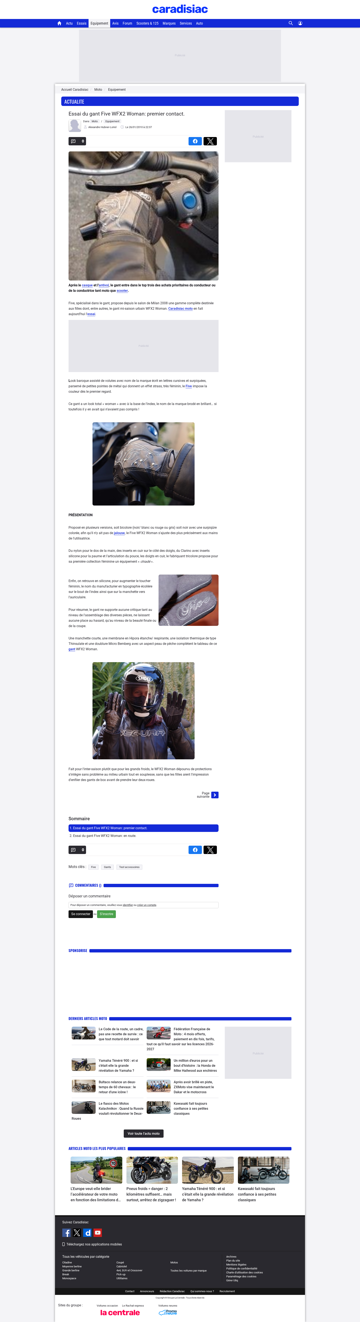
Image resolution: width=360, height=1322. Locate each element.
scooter (122, 291)
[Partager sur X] (211, 139)
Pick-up (120, 1274)
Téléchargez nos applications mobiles (94, 1244)
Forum (127, 23)
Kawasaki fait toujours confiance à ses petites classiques (191, 1109)
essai (91, 314)
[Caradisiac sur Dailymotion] (87, 1233)
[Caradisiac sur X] (77, 1233)
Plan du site (233, 1260)
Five (189, 386)
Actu (69, 23)
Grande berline (70, 1270)
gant (72, 649)
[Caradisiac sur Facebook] (67, 1233)
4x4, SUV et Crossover (129, 1270)
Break (65, 1274)
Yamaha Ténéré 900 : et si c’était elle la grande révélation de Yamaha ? (118, 1066)
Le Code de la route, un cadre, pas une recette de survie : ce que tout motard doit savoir (121, 1034)
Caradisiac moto (180, 309)
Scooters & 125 (147, 23)
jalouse (119, 533)
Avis (115, 23)
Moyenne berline (72, 1266)
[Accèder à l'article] (84, 1033)
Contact (129, 1291)
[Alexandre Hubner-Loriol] (75, 131)
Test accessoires (129, 867)
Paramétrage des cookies (241, 1276)
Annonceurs (147, 1291)
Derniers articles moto (88, 1018)
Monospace (69, 1278)
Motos (174, 1262)
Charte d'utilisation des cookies (244, 1272)
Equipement (99, 23)
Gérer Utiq (232, 1280)
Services (186, 23)
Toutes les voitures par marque (188, 1270)
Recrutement (227, 1291)
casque (87, 285)
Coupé (120, 1262)
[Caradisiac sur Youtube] (98, 1233)
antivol (104, 285)
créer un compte (146, 905)
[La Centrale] (120, 1316)
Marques (169, 23)
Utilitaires (122, 1278)
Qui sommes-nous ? (202, 1291)
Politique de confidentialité (241, 1268)
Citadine (67, 1262)
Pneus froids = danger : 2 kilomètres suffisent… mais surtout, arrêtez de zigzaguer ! (151, 1194)
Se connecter (80, 914)
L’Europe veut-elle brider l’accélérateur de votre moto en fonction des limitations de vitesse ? (95, 1194)
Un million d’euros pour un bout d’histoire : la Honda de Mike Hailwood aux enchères (195, 1066)
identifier (128, 905)
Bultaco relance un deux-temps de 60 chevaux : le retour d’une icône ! (117, 1087)
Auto (199, 23)
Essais (81, 23)
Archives (231, 1256)
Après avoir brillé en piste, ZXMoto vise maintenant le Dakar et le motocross (194, 1087)
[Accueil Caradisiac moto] (59, 23)
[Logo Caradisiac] (180, 16)
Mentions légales (236, 1264)
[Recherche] (291, 23)
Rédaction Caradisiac (172, 1291)
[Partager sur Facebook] (196, 139)
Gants (107, 867)
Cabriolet (121, 1266)
